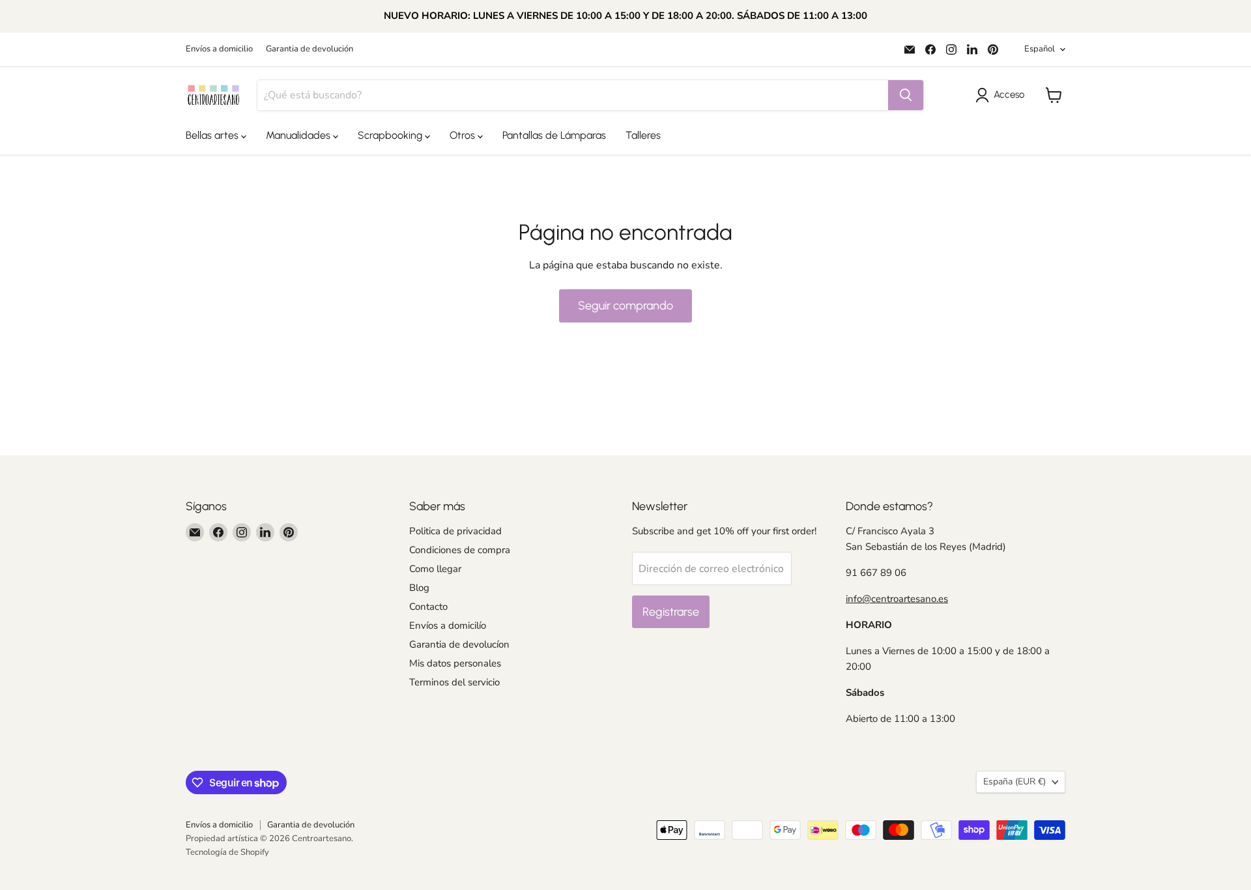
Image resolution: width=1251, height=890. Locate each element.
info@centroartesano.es (897, 598)
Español (1039, 49)
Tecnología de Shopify (227, 852)
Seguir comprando (625, 305)
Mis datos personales (455, 663)
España (1014, 781)
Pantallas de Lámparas (554, 135)
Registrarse (670, 612)
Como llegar (435, 568)
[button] (1002, 95)
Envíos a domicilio (219, 49)
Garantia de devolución (309, 49)
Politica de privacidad (455, 531)
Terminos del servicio (454, 682)
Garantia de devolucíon (459, 644)
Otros (464, 135)
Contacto (428, 606)
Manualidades (299, 135)
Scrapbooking (391, 135)
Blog (419, 587)
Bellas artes (213, 135)
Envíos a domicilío (447, 625)
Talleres (643, 135)
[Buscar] (905, 95)
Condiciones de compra (459, 549)
